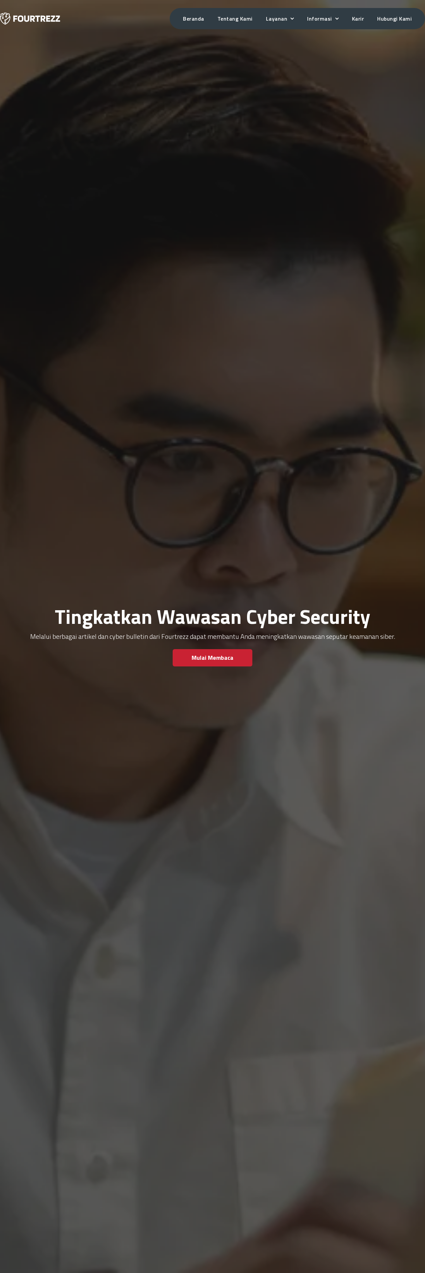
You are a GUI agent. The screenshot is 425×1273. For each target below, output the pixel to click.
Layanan (277, 19)
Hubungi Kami (394, 19)
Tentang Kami (235, 19)
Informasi (319, 19)
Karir (358, 19)
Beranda (193, 19)
